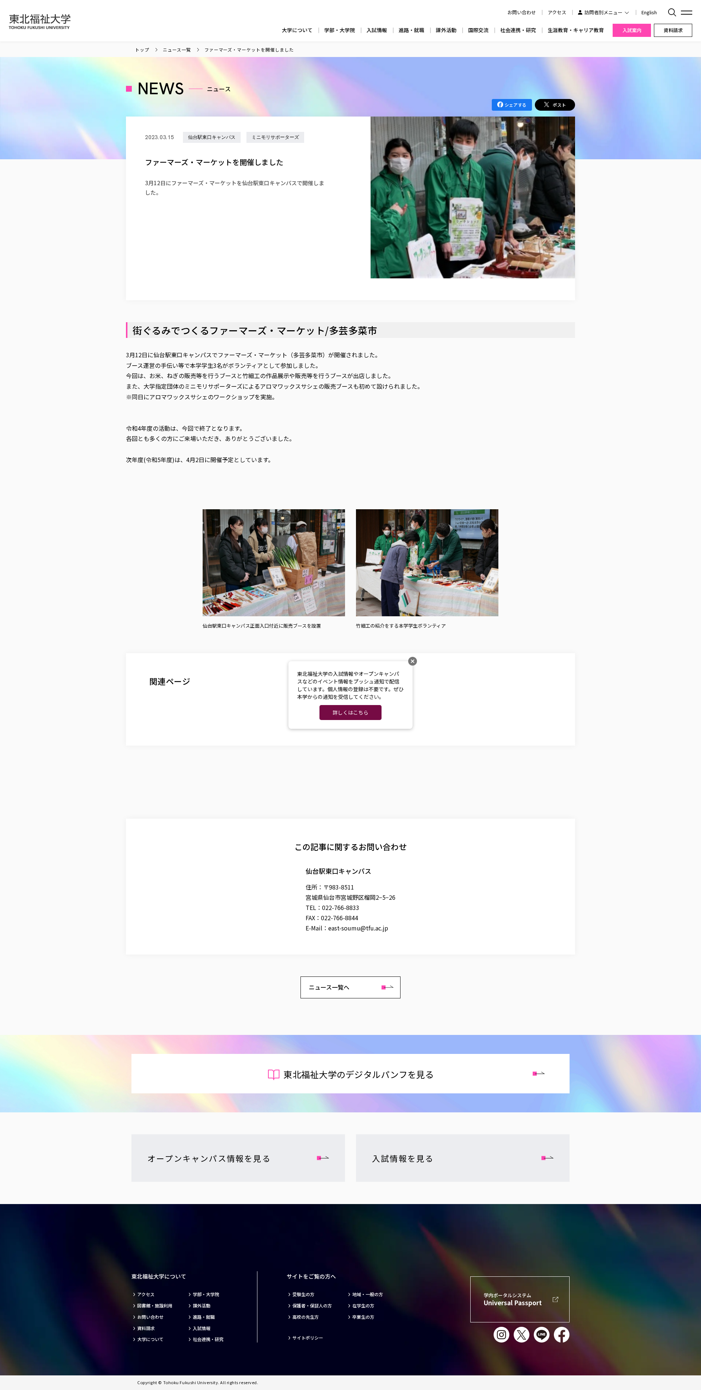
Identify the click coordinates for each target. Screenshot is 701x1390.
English (649, 12)
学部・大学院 (339, 30)
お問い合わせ (150, 1317)
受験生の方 (303, 1294)
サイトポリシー (307, 1338)
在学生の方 (363, 1306)
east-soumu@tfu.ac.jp (358, 928)
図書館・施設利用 (154, 1306)
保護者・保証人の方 (312, 1306)
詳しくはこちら (350, 712)
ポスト (559, 105)
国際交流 (478, 30)
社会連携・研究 (518, 30)
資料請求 (146, 1328)
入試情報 (377, 30)
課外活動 (446, 30)
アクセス (557, 12)
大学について (297, 30)
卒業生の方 (363, 1317)
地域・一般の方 (367, 1294)
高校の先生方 (305, 1317)
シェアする (515, 105)
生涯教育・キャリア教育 (576, 30)
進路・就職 (411, 30)
